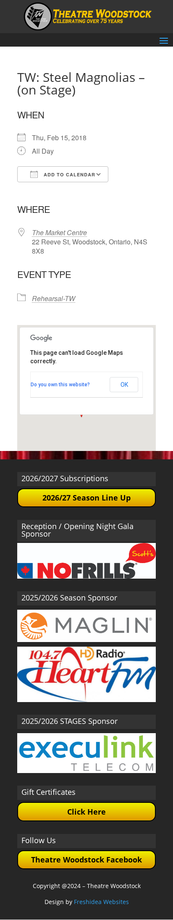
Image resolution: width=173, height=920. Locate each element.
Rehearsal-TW (53, 298)
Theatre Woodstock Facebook (86, 859)
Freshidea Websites (101, 902)
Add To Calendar (68, 174)
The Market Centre (59, 232)
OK (124, 384)
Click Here (86, 812)
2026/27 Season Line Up (86, 498)
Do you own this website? (60, 385)
